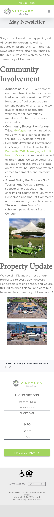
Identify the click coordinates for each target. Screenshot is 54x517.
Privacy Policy (18, 500)
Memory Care (27, 408)
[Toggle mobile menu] (49, 11)
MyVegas (20, 130)
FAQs (27, 437)
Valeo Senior (14, 492)
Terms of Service (34, 500)
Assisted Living (27, 402)
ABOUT (27, 431)
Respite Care (27, 413)
